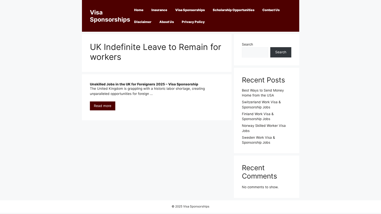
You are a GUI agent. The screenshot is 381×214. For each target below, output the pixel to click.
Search (247, 44)
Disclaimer (142, 22)
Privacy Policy (193, 22)
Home (138, 10)
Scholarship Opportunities (233, 10)
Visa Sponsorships (110, 16)
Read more (102, 106)
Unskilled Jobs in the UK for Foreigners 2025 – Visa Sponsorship (144, 84)
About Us (166, 22)
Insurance (159, 10)
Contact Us (271, 10)
